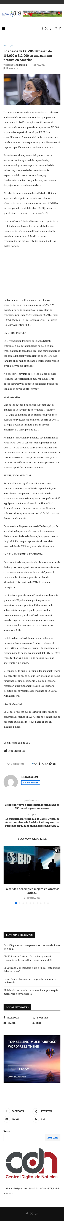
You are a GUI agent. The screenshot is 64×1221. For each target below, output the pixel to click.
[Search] (56, 28)
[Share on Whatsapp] (47, 763)
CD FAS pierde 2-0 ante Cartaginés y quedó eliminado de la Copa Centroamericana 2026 (28, 958)
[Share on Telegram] (50, 763)
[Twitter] (46, 28)
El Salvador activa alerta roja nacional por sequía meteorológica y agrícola (31, 991)
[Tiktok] (50, 28)
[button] (7, 875)
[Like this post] (35, 763)
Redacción (21, 64)
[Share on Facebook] (39, 763)
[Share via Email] (54, 763)
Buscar (8, 1131)
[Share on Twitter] (43, 763)
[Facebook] (42, 28)
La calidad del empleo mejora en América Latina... (32, 891)
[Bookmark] (60, 28)
